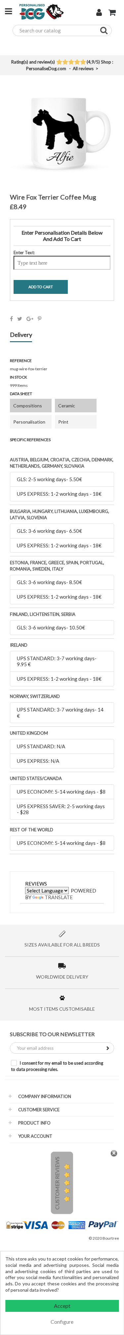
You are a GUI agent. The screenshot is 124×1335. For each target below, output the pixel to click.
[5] (83, 62)
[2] (65, 62)
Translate (59, 897)
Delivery (21, 335)
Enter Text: (24, 252)
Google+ (29, 319)
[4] (77, 62)
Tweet (19, 319)
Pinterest (39, 319)
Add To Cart (40, 286)
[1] (59, 62)
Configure (62, 1321)
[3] (71, 62)
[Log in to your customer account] (99, 13)
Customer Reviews (57, 1183)
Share (11, 319)
